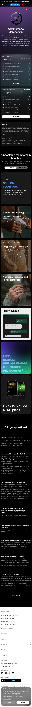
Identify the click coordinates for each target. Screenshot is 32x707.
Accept (23, 702)
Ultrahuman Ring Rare (7, 624)
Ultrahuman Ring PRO (9, 615)
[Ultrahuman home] (2, 4)
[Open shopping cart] (25, 4)
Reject (9, 702)
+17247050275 (5, 666)
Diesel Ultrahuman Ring (8, 621)
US (28, 9)
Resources (4, 634)
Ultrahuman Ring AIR (7, 618)
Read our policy (7, 699)
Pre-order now (15, 4)
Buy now (16, 83)
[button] (29, 4)
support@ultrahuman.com (9, 663)
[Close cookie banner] (28, 689)
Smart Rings (5, 611)
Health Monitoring (7, 628)
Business (4, 644)
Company (4, 639)
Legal (3, 649)
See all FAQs (15, 595)
